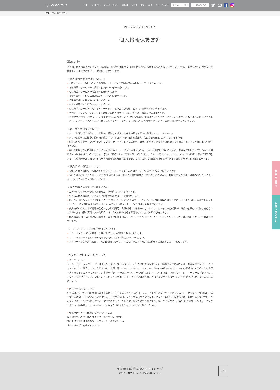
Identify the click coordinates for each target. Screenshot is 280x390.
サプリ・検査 (146, 5)
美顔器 (125, 5)
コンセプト (96, 5)
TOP (85, 5)
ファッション (162, 5)
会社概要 (121, 368)
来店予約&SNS (200, 5)
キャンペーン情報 (180, 5)
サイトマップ (156, 368)
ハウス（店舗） (111, 5)
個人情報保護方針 (138, 368)
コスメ (134, 5)
